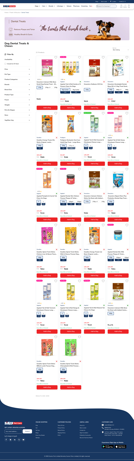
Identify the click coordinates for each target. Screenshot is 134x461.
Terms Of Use (61, 425)
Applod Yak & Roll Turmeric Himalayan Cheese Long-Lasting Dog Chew (46, 309)
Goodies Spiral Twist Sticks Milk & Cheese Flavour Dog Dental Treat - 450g (69, 253)
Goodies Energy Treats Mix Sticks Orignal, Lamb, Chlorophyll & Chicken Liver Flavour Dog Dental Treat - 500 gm (46, 141)
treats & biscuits (15, 12)
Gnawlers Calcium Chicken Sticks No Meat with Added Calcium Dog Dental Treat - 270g (93, 197)
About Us (82, 425)
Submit (27, 431)
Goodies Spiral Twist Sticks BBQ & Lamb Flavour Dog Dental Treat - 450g (46, 365)
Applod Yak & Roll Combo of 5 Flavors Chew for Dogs (70, 85)
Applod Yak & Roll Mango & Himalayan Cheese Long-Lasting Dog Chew (69, 309)
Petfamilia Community (85, 435)
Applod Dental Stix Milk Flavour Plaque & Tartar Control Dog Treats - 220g (116, 253)
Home (6, 12)
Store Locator (104, 1)
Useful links (84, 422)
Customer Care (107, 422)
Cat (36, 428)
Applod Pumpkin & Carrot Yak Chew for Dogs (47, 197)
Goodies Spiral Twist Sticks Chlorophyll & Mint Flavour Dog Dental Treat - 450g (69, 365)
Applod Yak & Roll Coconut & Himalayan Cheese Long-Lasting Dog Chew (94, 141)
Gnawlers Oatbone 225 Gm (93, 84)
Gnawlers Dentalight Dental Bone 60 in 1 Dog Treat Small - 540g (118, 85)
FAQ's (59, 435)
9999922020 (114, 428)
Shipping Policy (61, 432)
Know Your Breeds (40, 435)
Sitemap (38, 437)
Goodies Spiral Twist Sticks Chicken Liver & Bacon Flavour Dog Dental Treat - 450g (47, 253)
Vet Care (38, 430)
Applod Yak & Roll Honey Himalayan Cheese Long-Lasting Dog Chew (116, 141)
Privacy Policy (61, 428)
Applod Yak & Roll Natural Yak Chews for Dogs (94, 309)
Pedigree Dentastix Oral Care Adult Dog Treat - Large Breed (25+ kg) (70, 141)
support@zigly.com (109, 425)
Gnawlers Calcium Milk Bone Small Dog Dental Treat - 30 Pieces (46, 83)
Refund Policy (61, 430)
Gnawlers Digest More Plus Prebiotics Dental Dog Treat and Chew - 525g (117, 197)
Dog (37, 425)
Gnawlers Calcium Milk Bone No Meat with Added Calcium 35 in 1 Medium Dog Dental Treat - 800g (118, 309)
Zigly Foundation (84, 432)
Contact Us (122, 1)
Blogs (97, 1)
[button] (37, 6)
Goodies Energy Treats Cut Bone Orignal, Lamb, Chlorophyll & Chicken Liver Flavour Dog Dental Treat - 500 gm (93, 253)
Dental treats (25, 12)
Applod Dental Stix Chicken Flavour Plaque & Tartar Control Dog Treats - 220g (69, 197)
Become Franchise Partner (86, 437)
